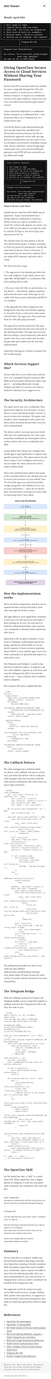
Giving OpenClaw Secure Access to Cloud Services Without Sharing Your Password (25, 73)
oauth (14, 1369)
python (30, 1369)
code (23, 1365)
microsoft (7, 1369)
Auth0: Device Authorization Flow (23, 1343)
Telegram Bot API (15, 1353)
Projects (29, 1365)
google (38, 1367)
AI (20, 1365)
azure (15, 1367)
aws (10, 1367)
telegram (37, 1369)
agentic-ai (39, 1365)
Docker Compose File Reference (21, 1356)
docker (20, 1367)
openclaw (24, 1369)
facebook (26, 1367)
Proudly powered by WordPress (15, 1376)
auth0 (6, 1367)
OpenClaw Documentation (19, 1321)
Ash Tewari (11, 6)
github (32, 1367)
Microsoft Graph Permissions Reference (25, 1340)
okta (18, 1369)
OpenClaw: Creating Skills (19, 1324)
